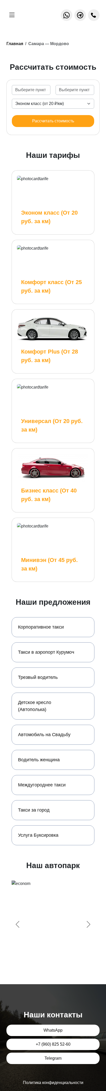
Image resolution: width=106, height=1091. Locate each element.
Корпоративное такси (41, 627)
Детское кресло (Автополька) (34, 706)
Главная (14, 43)
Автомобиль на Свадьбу (44, 734)
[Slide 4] (67, 956)
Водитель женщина (39, 759)
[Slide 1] (39, 956)
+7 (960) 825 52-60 (53, 1044)
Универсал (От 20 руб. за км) (52, 425)
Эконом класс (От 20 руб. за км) (49, 216)
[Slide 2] (48, 956)
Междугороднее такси (42, 784)
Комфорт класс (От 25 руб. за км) (51, 286)
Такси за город (34, 810)
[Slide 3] (57, 956)
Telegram (53, 1058)
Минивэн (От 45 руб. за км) (49, 564)
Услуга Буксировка (38, 835)
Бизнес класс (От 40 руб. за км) (49, 494)
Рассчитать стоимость (53, 121)
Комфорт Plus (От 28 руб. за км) (49, 355)
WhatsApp (53, 1030)
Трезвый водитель (38, 677)
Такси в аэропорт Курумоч (46, 652)
